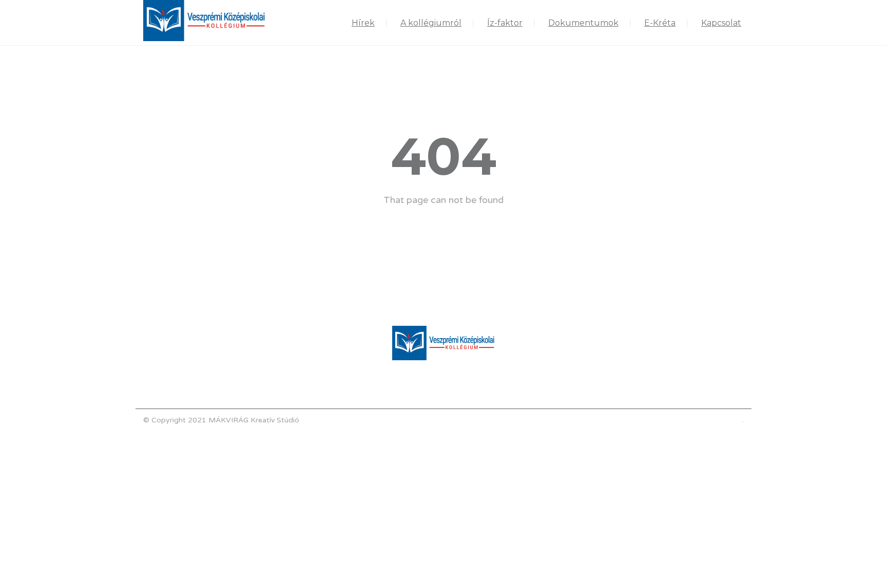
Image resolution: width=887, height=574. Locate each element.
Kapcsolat (721, 23)
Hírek (363, 23)
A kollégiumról (430, 23)
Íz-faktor (505, 23)
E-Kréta (660, 23)
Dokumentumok (583, 23)
